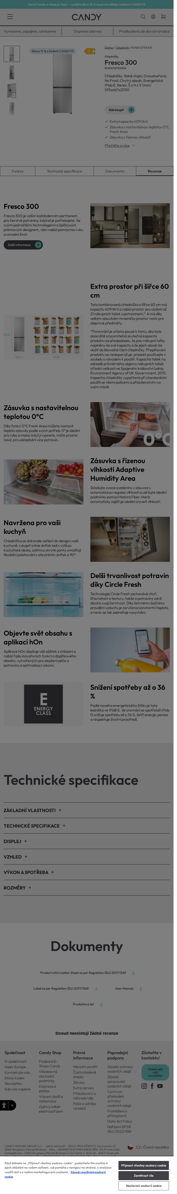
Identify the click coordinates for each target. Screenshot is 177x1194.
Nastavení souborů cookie (144, 1186)
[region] (87, 1175)
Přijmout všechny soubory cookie (143, 1165)
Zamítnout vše (144, 1175)
